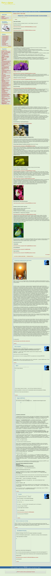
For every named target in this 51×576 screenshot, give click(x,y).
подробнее (9, 46)
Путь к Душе (7, 3)
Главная (14, 13)
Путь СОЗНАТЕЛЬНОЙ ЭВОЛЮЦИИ (5, 90)
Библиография (21, 11)
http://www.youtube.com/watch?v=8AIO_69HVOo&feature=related (24, 88)
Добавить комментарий (21, 256)
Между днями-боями (5, 45)
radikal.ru (39, 11)
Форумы (29, 11)
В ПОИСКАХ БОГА (4, 50)
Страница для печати (30, 256)
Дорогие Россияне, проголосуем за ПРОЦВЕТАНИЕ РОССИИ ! (5, 103)
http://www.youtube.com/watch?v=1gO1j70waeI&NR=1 (22, 123)
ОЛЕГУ (17, 365)
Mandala (15, 71)
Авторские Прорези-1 (5, 39)
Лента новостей (4, 18)
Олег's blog (23, 13)
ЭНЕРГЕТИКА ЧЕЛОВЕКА (5, 56)
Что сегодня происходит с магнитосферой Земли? (5, 67)
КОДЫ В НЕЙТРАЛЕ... (21, 398)
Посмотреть (6, 24)
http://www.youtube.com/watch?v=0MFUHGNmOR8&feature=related (24, 26)
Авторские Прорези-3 (5, 37)
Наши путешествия (4, 87)
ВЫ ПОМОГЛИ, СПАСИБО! (5, 62)
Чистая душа (4, 44)
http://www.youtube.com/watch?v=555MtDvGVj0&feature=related (24, 30)
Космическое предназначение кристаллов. (23, 260)
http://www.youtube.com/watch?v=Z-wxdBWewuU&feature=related (24, 214)
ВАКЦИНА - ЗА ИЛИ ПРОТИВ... (6, 51)
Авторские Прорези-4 (5, 36)
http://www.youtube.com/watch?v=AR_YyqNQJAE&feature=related (24, 245)
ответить (15, 343)
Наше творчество (34, 11)
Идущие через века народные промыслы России (6, 98)
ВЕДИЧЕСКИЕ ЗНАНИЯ (5, 95)
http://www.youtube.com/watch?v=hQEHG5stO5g (21, 249)
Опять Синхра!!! (17, 346)
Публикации (26, 11)
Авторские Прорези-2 (5, 38)
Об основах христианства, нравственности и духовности (6, 94)
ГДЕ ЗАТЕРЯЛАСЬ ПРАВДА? (6, 101)
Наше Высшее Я (4, 86)
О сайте (12, 11)
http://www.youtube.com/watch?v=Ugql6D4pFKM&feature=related (24, 79)
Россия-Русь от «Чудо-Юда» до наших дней (6, 76)
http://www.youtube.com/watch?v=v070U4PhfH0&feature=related (24, 170)
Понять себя (4, 41)
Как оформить (16, 11)
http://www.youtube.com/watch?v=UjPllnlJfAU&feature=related (24, 178)
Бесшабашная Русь (5, 43)
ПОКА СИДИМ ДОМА (5, 53)
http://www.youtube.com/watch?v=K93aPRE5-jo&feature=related (24, 252)
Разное (16, 19)
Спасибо (20, 494)
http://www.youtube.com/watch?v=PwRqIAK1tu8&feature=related (24, 73)
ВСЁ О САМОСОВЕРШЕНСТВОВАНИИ (6, 61)
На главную (48, 254)
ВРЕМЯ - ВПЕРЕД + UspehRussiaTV (4, 59)
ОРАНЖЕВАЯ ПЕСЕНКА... (22, 530)
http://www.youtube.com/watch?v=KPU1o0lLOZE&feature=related (27, 557)
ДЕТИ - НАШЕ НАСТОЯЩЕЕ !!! (6, 52)
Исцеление (3, 42)
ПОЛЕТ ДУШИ (4, 74)
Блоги (18, 13)
